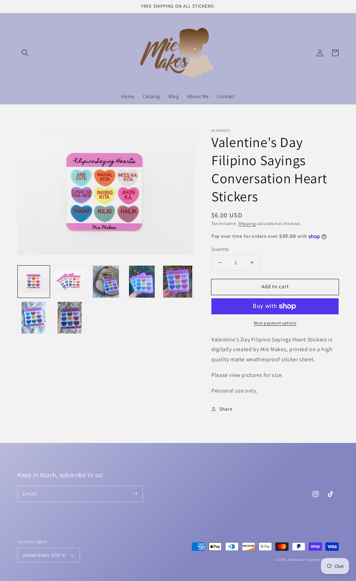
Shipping (247, 223)
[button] (25, 52)
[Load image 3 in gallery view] (105, 281)
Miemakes (296, 559)
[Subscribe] (135, 493)
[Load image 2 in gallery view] (70, 281)
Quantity (220, 249)
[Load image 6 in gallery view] (33, 317)
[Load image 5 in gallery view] (178, 281)
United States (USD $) (44, 555)
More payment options (275, 322)
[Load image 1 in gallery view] (33, 281)
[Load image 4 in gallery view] (142, 281)
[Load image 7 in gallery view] (70, 317)
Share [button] (225, 409)
